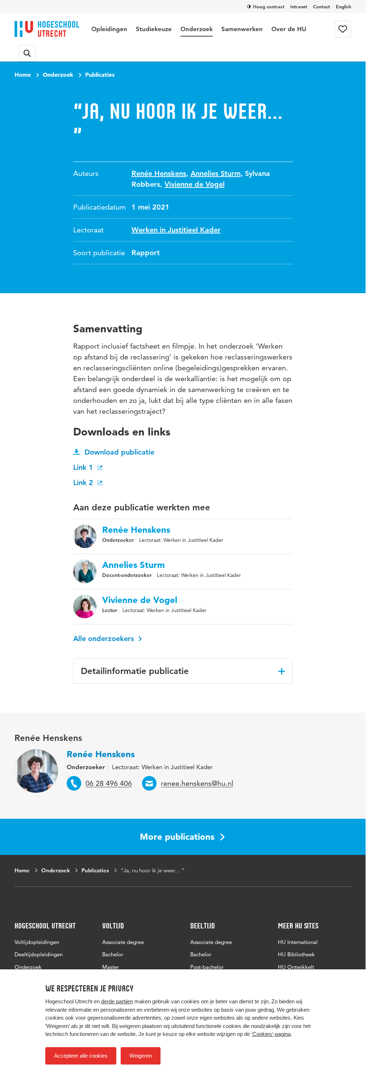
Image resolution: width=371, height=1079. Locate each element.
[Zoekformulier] (27, 53)
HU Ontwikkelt (296, 967)
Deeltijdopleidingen (38, 954)
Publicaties (99, 74)
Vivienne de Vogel (194, 184)
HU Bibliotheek (296, 954)
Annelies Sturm (216, 173)
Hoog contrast (268, 6)
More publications (177, 836)
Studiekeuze (154, 29)
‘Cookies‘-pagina (271, 1034)
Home (22, 74)
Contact (321, 6)
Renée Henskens (159, 173)
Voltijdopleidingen (36, 942)
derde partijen (117, 1001)
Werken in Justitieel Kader (176, 230)
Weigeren (140, 1056)
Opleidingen (109, 29)
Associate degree (123, 942)
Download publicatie (119, 452)
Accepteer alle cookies (81, 1056)
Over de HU (288, 29)
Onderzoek (196, 29)
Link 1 (84, 467)
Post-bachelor (207, 967)
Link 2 (84, 482)
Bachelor (112, 954)
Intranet (298, 6)
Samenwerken (242, 29)
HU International (298, 942)
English (343, 6)
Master (110, 967)
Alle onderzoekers (104, 638)
